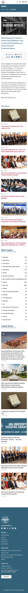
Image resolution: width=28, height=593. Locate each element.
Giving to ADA (4, 552)
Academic (13, 9)
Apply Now (6, 576)
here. (14, 97)
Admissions (4, 539)
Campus (3, 537)
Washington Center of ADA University (11, 550)
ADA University (5, 535)
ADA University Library (7, 557)
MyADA (3, 559)
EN (20, 2)
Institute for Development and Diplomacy (11, 555)
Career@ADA (4, 544)
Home (2, 9)
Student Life (4, 541)
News (7, 9)
